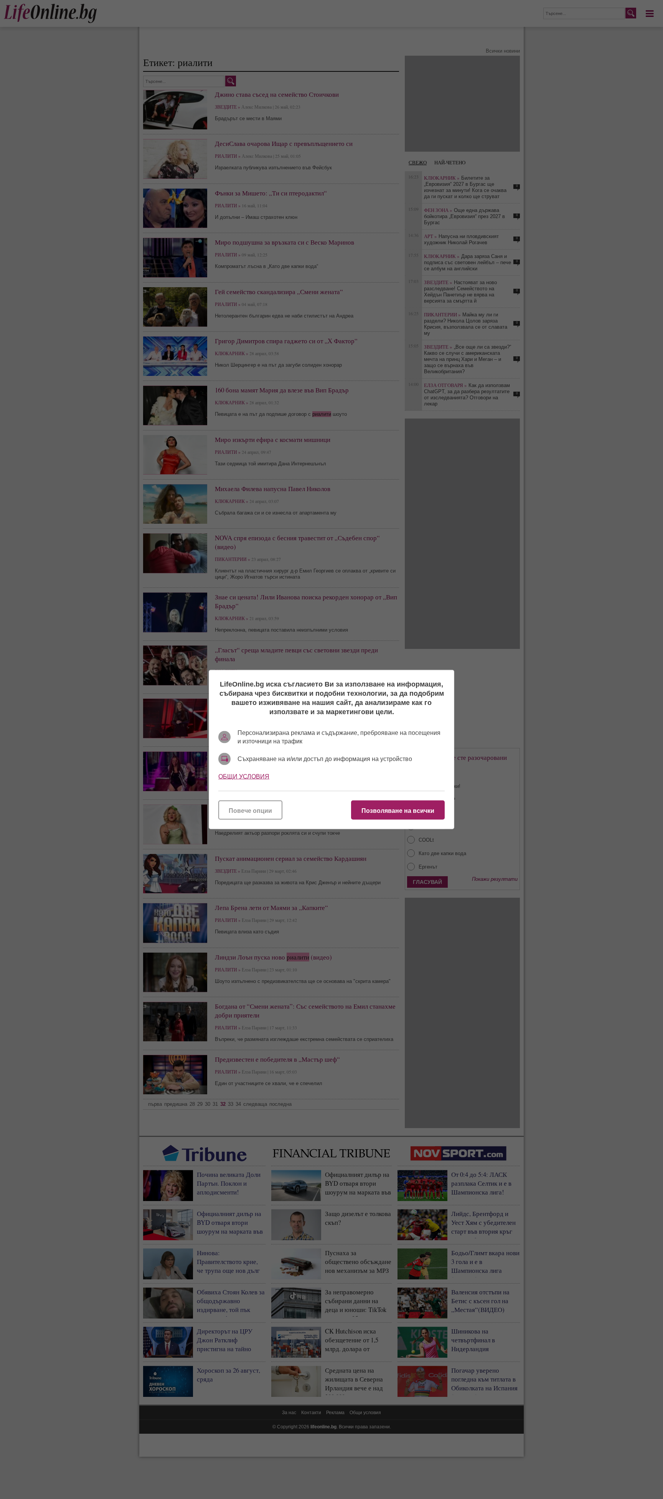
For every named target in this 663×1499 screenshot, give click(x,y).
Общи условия (243, 776)
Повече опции (250, 810)
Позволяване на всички (397, 810)
